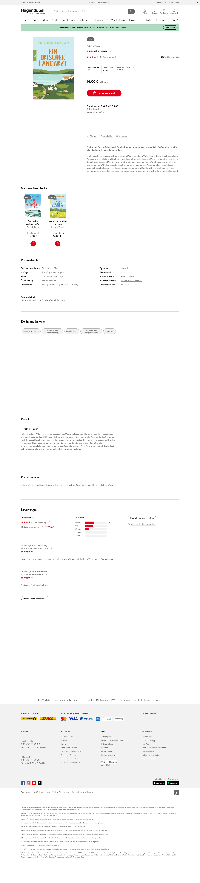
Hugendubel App (148, 740)
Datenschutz (26, 792)
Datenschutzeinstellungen (82, 792)
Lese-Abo (145, 744)
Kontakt (64, 740)
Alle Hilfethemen (108, 765)
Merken (93, 135)
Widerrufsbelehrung (61, 792)
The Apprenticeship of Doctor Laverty (60, 284)
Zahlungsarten (107, 736)
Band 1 (90, 39)
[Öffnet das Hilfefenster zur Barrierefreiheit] (176, 793)
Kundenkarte (146, 736)
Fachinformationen (69, 747)
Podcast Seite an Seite (150, 755)
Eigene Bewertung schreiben (142, 518)
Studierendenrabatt (149, 758)
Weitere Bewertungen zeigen (35, 598)
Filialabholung (107, 744)
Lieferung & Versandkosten (112, 740)
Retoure (104, 747)
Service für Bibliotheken (70, 758)
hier (57, 845)
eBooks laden (106, 751)
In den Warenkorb (107, 93)
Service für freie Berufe (70, 762)
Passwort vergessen (109, 755)
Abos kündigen (107, 758)
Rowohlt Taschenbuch (131, 280)
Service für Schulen (68, 755)
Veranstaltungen (148, 751)
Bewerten (123, 135)
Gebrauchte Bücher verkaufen (153, 747)
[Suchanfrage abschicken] (131, 11)
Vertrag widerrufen (109, 762)
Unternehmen (67, 736)
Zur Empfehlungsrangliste (143, 523)
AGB (36, 792)
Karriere (64, 744)
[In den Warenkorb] (33, 243)
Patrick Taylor (94, 46)
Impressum (45, 792)
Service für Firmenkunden (71, 751)
